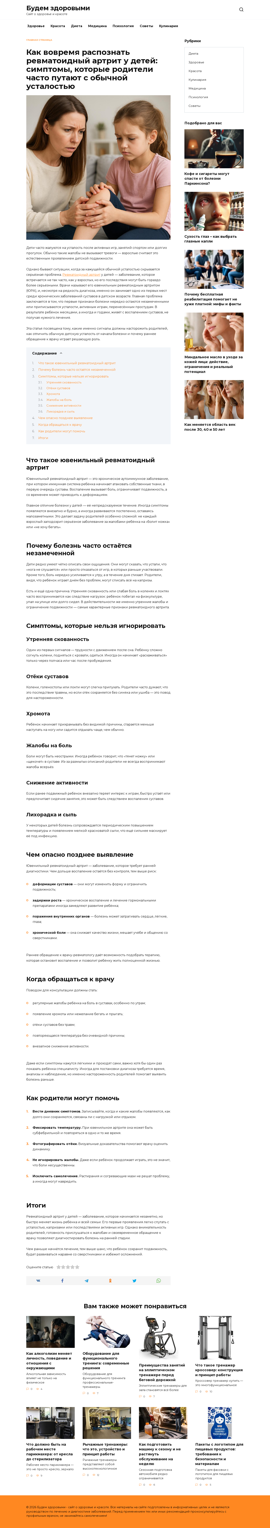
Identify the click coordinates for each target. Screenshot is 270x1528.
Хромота (53, 394)
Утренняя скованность (63, 382)
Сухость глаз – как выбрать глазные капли (210, 238)
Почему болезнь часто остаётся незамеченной (77, 370)
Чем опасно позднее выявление (65, 418)
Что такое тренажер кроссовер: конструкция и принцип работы (219, 1370)
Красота (58, 26)
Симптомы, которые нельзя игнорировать (73, 376)
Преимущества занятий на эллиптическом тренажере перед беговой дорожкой (162, 1372)
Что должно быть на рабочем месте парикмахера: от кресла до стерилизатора (49, 1451)
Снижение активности (63, 405)
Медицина (97, 26)
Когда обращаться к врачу (60, 425)
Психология (123, 26)
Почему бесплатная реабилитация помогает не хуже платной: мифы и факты (212, 299)
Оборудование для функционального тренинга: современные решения (106, 1360)
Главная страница (39, 40)
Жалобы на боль (59, 400)
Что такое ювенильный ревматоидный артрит (77, 363)
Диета (76, 26)
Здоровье (36, 26)
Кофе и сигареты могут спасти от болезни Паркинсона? (206, 178)
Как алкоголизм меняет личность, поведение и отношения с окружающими (49, 1360)
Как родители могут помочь (61, 431)
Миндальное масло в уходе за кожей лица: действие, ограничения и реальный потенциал (213, 364)
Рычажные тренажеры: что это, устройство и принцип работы (105, 1449)
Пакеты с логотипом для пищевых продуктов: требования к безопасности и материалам (219, 1454)
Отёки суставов (58, 388)
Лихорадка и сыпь (60, 411)
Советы (146, 26)
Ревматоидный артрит (81, 275)
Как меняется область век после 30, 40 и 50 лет (209, 427)
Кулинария (168, 26)
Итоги (43, 438)
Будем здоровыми (58, 8)
